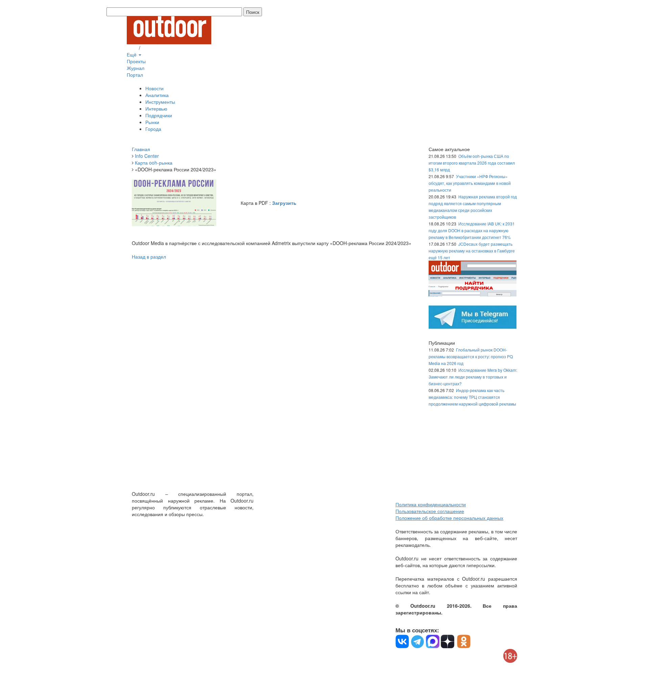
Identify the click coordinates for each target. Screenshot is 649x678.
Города (153, 128)
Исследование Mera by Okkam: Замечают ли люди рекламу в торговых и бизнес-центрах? (473, 376)
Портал (135, 74)
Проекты (136, 61)
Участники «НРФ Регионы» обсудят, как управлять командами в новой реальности (470, 183)
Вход (132, 47)
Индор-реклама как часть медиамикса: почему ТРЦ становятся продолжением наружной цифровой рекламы (472, 397)
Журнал (135, 68)
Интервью (156, 108)
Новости (154, 88)
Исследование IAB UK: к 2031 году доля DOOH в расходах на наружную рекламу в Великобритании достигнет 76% (472, 230)
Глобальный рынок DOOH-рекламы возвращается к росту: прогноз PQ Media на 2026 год (471, 356)
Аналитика (157, 95)
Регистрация (155, 47)
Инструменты (160, 101)
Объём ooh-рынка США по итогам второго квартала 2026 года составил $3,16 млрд (472, 162)
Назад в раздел (149, 256)
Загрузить (284, 202)
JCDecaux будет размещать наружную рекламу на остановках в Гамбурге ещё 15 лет (472, 250)
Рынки (152, 122)
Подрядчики (158, 115)
